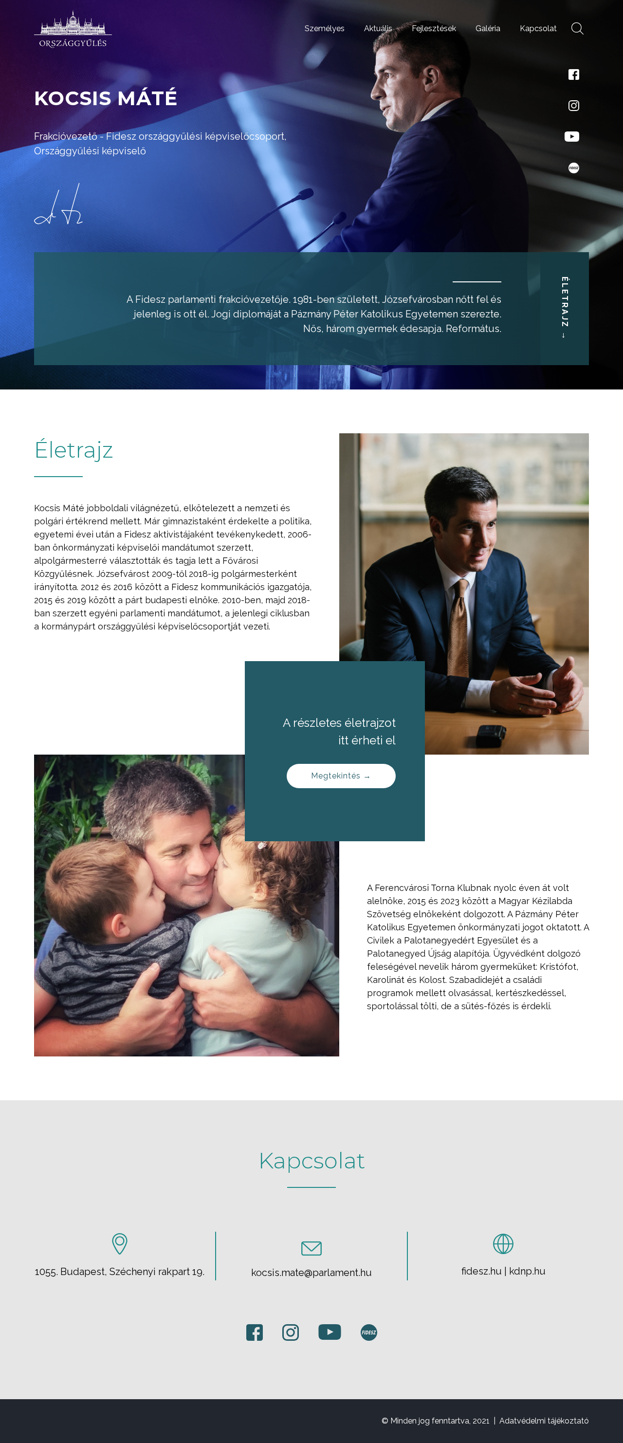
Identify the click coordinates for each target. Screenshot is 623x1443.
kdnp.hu (527, 1271)
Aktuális (378, 28)
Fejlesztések (434, 28)
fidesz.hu (481, 1271)
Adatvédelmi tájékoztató (544, 1420)
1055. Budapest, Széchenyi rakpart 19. (119, 1271)
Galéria (488, 28)
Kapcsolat (538, 28)
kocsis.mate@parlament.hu (311, 1272)
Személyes (325, 28)
